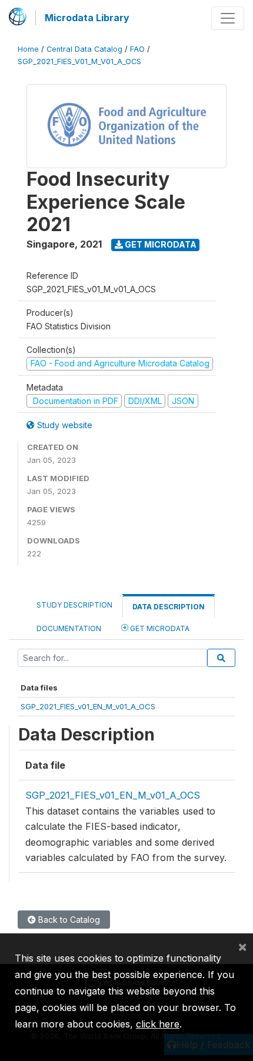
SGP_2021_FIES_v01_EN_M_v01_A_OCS (88, 706)
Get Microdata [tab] (158, 628)
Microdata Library (87, 18)
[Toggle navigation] (227, 18)
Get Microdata (160, 244)
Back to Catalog (68, 920)
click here (157, 1024)
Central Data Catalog (84, 49)
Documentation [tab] (68, 628)
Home (28, 49)
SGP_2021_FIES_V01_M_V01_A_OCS (79, 61)
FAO (137, 49)
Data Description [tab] (168, 606)
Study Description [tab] (74, 604)
